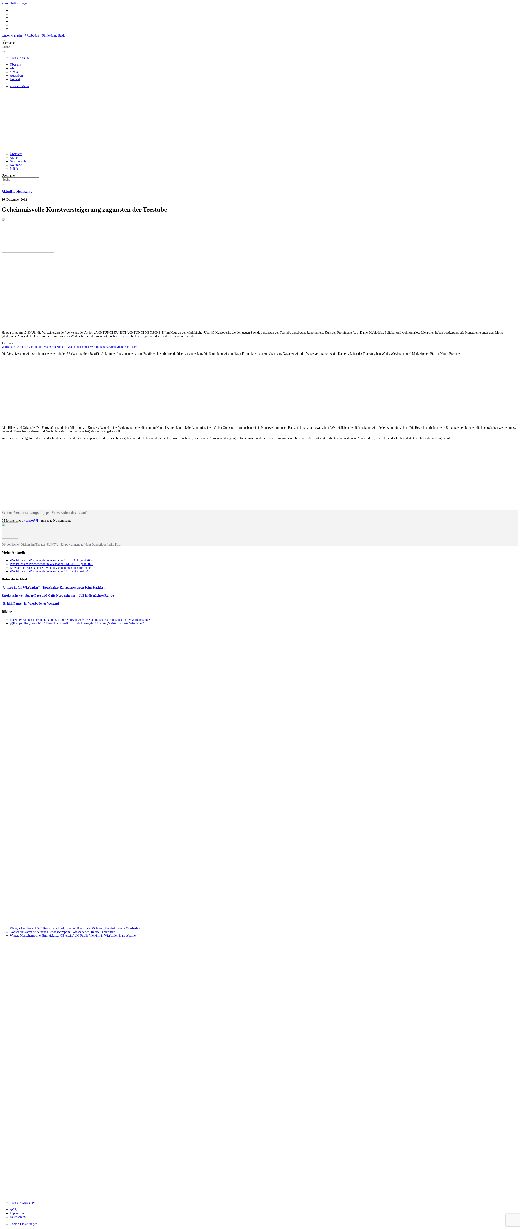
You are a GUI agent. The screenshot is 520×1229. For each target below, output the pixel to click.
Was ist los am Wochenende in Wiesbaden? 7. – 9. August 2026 (50, 571)
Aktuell (14, 157)
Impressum (17, 1213)
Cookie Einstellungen (23, 1224)
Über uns (16, 64)
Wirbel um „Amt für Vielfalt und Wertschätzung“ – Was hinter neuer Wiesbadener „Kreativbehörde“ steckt (70, 346)
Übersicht (16, 154)
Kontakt (15, 79)
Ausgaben (16, 75)
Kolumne (16, 165)
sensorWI (32, 520)
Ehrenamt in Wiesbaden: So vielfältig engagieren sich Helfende (50, 567)
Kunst (27, 191)
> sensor (19, 57)
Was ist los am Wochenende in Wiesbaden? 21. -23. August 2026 (51, 560)
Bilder (17, 191)
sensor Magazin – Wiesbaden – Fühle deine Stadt (33, 35)
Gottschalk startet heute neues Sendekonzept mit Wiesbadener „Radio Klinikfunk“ (62, 932)
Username (8, 43)
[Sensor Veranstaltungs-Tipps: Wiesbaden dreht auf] (10, 537)
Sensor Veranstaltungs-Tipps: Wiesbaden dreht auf (44, 512)
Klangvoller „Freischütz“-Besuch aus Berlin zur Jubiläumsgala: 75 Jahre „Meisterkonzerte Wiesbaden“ (75, 928)
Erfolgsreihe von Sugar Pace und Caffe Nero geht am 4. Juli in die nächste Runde (58, 595)
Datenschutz (18, 1217)
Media (14, 72)
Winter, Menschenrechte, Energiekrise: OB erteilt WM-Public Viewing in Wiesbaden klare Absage (73, 935)
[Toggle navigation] (3, 40)
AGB (13, 1209)
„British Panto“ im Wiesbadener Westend (30, 603)
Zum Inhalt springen (15, 3)
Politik (14, 168)
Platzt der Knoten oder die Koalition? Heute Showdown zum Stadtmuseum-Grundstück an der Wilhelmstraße (80, 619)
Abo (12, 68)
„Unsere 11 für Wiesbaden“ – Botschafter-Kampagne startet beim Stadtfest (53, 587)
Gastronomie (18, 161)
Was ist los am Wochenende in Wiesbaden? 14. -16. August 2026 (51, 564)
